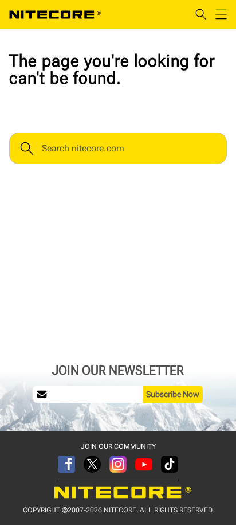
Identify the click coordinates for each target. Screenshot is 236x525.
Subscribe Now (172, 394)
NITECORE (55, 14)
